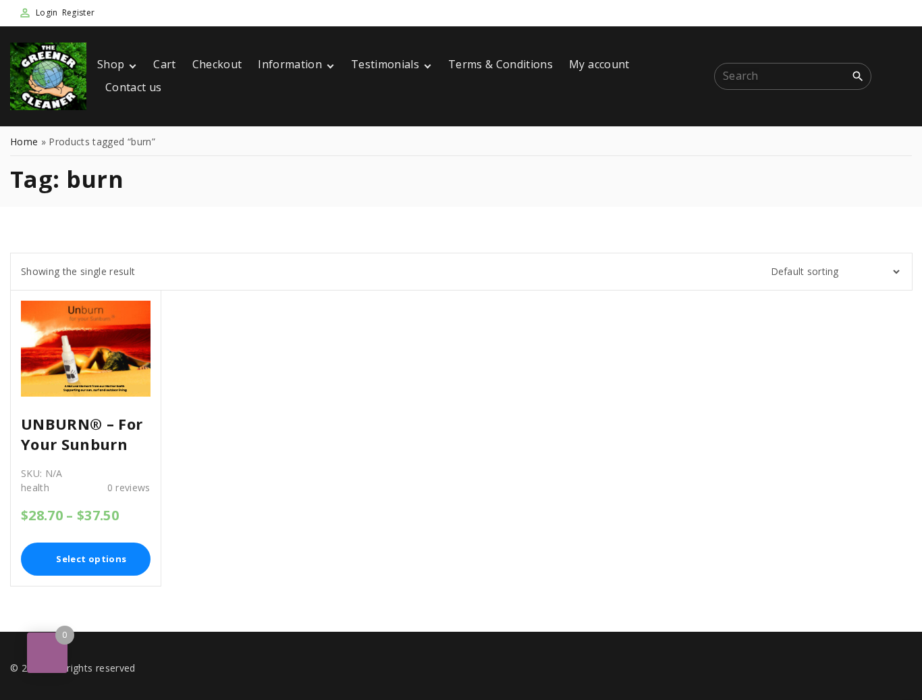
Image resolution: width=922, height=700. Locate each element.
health (35, 487)
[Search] (857, 76)
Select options (91, 559)
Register (78, 12)
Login (47, 12)
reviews (129, 487)
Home (24, 141)
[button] (897, 77)
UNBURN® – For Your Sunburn (81, 433)
